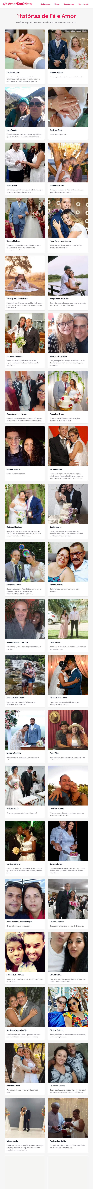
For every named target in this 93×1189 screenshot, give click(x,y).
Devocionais (83, 4)
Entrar (57, 4)
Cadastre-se (45, 4)
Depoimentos (69, 4)
